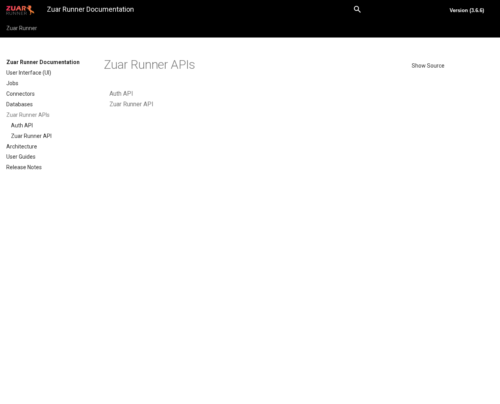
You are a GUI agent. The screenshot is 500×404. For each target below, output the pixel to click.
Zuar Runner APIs (28, 115)
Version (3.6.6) (467, 10)
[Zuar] (20, 10)
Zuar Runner (21, 28)
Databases (19, 104)
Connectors (20, 94)
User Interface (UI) (28, 73)
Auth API (22, 125)
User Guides (21, 157)
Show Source (428, 66)
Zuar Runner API (31, 136)
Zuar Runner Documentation (43, 62)
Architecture (21, 146)
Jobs (12, 83)
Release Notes (24, 167)
